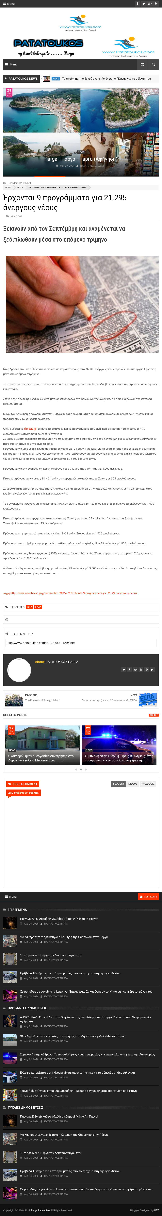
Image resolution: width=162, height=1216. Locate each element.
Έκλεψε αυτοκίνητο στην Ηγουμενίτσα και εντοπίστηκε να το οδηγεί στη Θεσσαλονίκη (77, 1072)
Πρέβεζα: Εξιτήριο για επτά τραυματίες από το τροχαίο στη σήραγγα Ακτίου (70, 973)
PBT (156, 1210)
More (153, 715)
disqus (132, 783)
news (56, 79)
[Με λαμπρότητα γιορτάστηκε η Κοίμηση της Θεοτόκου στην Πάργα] (10, 941)
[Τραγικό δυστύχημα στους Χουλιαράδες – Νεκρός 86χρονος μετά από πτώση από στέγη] (10, 1095)
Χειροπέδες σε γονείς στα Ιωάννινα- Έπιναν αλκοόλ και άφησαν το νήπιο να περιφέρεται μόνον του (86, 991)
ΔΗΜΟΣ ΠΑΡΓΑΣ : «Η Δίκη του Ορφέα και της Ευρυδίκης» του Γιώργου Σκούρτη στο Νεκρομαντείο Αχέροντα (85, 1019)
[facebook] (129, 669)
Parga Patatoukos (40, 1210)
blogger (118, 783)
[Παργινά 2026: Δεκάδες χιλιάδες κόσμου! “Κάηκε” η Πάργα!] (10, 923)
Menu (11, 4)
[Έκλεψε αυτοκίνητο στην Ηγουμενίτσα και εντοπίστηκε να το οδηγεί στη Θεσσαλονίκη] (10, 1077)
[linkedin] (152, 669)
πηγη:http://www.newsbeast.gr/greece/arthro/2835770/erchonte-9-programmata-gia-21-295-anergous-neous (70, 593)
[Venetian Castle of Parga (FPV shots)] (81, 132)
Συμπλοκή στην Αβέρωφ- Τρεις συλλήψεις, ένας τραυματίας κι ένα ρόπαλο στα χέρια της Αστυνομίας (119, 760)
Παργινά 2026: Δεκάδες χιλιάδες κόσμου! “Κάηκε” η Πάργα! (59, 919)
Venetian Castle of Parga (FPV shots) (81, 159)
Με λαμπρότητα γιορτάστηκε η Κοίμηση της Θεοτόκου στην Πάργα (64, 937)
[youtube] (140, 669)
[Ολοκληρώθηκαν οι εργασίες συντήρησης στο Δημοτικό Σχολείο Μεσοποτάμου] (42, 745)
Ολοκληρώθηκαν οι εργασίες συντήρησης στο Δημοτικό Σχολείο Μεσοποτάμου (72, 1036)
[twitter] (123, 669)
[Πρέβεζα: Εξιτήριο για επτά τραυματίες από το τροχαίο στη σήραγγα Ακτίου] (10, 977)
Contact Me (150, 896)
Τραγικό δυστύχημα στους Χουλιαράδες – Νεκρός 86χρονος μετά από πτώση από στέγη (78, 1091)
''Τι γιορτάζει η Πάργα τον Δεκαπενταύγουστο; (50, 955)
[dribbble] (146, 669)
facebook (148, 783)
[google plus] (135, 669)
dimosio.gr (30, 428)
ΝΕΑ (13, 216)
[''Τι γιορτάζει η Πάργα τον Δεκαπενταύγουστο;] (10, 959)
